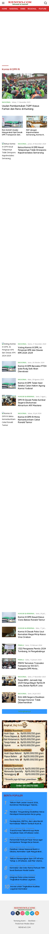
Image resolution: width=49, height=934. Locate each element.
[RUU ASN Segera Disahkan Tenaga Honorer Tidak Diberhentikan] (9, 698)
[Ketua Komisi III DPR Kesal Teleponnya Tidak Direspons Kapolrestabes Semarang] (9, 240)
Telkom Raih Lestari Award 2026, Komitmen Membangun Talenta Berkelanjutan (24, 803)
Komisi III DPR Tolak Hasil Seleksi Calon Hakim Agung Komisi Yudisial (31, 386)
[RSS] (37, 913)
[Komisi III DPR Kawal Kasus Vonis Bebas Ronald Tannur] (9, 617)
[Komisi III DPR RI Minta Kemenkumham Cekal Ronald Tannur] (9, 510)
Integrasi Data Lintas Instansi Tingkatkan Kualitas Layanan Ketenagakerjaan (22, 878)
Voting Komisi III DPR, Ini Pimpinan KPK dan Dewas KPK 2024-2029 (30, 350)
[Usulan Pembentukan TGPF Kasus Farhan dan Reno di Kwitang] (24, 86)
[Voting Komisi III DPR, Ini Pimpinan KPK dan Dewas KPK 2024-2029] (9, 349)
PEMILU (21, 645)
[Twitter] (18, 913)
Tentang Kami (19, 921)
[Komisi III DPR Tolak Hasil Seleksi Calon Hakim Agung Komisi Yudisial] (9, 384)
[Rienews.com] (19, 3)
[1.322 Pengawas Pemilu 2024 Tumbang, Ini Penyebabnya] (9, 649)
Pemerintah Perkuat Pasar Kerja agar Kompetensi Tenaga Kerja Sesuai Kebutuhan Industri (26, 841)
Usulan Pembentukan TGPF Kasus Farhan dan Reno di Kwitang (20, 107)
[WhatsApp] (27, 913)
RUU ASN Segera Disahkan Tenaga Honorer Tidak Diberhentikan (31, 700)
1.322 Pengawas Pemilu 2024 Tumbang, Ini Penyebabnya (32, 650)
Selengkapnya (24, 711)
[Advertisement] (24, 37)
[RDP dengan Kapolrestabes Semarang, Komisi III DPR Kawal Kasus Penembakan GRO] (36, 122)
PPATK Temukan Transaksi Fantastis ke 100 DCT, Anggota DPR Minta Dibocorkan (31, 667)
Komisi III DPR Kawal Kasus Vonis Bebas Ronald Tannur (31, 618)
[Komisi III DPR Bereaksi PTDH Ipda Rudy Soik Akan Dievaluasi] (9, 367)
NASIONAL (6, 102)
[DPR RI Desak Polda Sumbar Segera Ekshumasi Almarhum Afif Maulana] (9, 401)
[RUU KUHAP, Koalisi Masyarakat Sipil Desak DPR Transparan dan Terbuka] (12, 122)
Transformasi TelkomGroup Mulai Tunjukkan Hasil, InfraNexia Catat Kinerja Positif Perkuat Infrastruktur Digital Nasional (25, 831)
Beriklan (31, 921)
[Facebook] (13, 913)
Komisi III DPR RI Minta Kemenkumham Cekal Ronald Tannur (29, 420)
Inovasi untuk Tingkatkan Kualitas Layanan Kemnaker (25, 887)
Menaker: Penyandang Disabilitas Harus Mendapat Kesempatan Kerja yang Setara (27, 813)
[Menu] (3, 3)
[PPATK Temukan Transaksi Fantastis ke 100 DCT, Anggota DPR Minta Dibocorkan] (9, 664)
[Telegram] (32, 913)
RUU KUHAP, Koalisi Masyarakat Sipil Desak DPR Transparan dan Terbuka (12, 132)
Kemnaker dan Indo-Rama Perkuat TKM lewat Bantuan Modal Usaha (27, 869)
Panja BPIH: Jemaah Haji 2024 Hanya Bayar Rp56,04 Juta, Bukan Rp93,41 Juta (31, 683)
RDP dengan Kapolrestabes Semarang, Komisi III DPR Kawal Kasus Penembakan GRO (35, 132)
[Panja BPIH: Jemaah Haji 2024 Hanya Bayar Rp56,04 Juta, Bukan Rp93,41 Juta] (9, 681)
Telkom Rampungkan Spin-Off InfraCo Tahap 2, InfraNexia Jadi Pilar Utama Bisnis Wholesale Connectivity (26, 859)
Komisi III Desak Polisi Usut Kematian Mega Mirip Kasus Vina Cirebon (32, 634)
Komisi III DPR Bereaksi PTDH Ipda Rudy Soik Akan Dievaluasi (32, 369)
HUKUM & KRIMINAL (26, 396)
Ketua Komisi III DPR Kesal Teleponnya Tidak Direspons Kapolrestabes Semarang (32, 150)
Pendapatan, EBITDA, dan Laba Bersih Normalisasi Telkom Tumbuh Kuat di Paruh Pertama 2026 (26, 822)
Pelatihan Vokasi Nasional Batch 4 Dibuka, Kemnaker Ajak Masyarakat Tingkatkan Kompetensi (25, 850)
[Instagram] (22, 913)
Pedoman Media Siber (24, 923)
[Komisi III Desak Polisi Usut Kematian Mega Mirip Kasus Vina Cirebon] (9, 633)
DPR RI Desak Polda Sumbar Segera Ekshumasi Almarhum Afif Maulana (32, 403)
